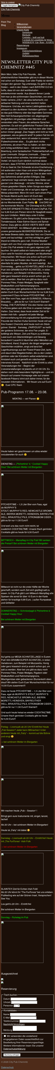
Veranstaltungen (24, 26)
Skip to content (8, 2)
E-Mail (6, 1017)
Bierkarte (26, 35)
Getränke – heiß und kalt (33, 37)
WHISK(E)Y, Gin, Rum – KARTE (38, 42)
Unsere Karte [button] (23, 29)
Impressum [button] (22, 48)
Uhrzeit (7, 1002)
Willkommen (22, 23)
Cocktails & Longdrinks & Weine (37, 40)
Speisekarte (27, 32)
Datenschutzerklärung (32, 51)
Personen (8, 1005)
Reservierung (23, 45)
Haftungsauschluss (30, 56)
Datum (7, 998)
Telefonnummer (11, 1021)
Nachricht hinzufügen (14, 1024)
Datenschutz (7, 1067)
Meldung (8, 1030)
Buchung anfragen (12, 1055)
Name (6, 1014)
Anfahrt (25, 53)
